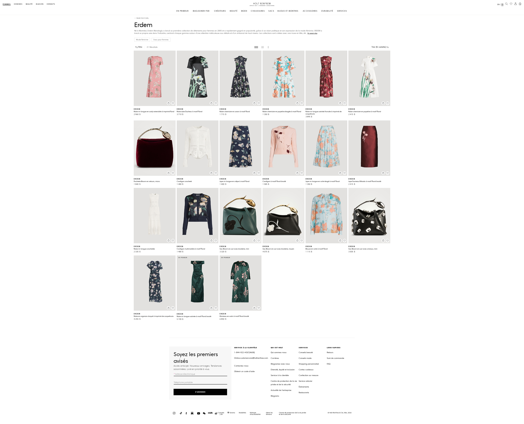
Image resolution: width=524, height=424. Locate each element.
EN (498, 4)
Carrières (275, 358)
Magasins (275, 396)
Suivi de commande (335, 358)
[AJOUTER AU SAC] (168, 103)
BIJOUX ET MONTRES (288, 11)
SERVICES (342, 11)
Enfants (51, 4)
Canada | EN (221, 413)
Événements (304, 387)
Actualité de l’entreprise (281, 390)
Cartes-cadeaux (306, 369)
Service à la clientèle (280, 375)
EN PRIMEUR (182, 11)
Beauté (29, 4)
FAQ (328, 364)
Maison (40, 4)
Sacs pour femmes (161, 40)
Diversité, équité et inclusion (283, 369)
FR (502, 4)
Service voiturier (305, 381)
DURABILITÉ (327, 11)
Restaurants (304, 392)
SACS (271, 11)
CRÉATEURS (220, 11)
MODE (244, 11)
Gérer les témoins (269, 413)
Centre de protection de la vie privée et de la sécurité (284, 383)
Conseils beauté (306, 352)
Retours (330, 352)
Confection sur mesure (308, 375)
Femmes (7, 4)
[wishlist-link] (511, 4)
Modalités (242, 413)
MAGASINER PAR (201, 11)
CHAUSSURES (258, 11)
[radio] (256, 47)
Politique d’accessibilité (255, 413)
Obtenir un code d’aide (244, 371)
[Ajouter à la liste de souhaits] (173, 103)
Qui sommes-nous (278, 352)
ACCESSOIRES (310, 11)
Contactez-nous (241, 366)
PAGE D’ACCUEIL (142, 18)
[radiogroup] (262, 47)
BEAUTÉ (233, 11)
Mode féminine (142, 40)
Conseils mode (305, 358)
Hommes (18, 4)
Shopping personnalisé (309, 364)
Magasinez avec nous (280, 364)
